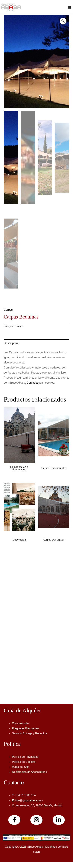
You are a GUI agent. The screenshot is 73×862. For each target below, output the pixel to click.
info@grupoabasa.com (29, 800)
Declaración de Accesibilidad (29, 771)
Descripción (11, 343)
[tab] (36, 343)
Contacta (32, 382)
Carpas (8, 309)
